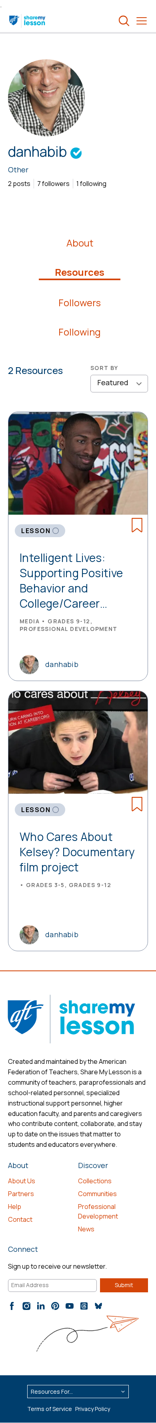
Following (79, 331)
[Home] (28, 21)
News (86, 1229)
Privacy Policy (92, 1409)
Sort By (104, 368)
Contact (20, 1219)
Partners (21, 1193)
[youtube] (70, 1306)
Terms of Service (49, 1409)
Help (14, 1206)
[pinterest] (55, 1306)
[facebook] (12, 1306)
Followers (79, 302)
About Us (21, 1180)
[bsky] (98, 1306)
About (79, 242)
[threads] (84, 1306)
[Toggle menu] (141, 20)
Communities (97, 1193)
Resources (79, 272)
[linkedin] (41, 1306)
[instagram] (26, 1306)
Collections (95, 1180)
